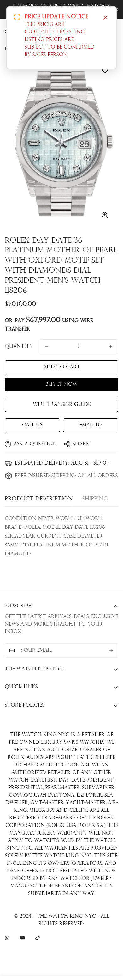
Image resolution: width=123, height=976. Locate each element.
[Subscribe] (111, 650)
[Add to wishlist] (105, 71)
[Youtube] (22, 937)
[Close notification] (105, 17)
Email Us (90, 425)
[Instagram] (7, 937)
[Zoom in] (105, 215)
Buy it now (61, 384)
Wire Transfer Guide (62, 404)
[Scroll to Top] (111, 942)
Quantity (19, 346)
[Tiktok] (37, 937)
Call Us (32, 425)
